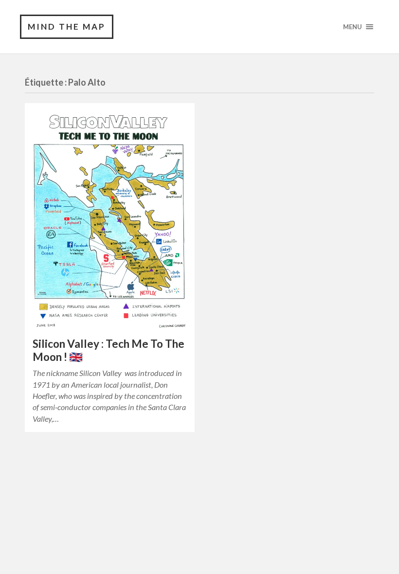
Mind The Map (67, 26)
